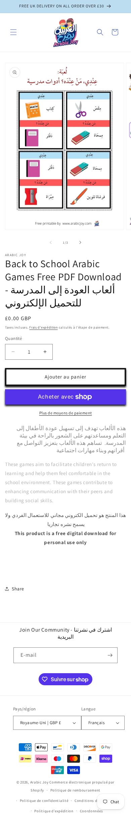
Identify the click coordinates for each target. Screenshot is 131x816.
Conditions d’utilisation (96, 800)
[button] (13, 32)
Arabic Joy (39, 782)
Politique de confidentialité (44, 800)
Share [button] (18, 589)
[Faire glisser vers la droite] (80, 242)
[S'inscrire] (109, 655)
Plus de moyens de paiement (65, 412)
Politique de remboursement (75, 790)
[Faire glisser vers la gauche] (50, 242)
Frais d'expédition (43, 327)
